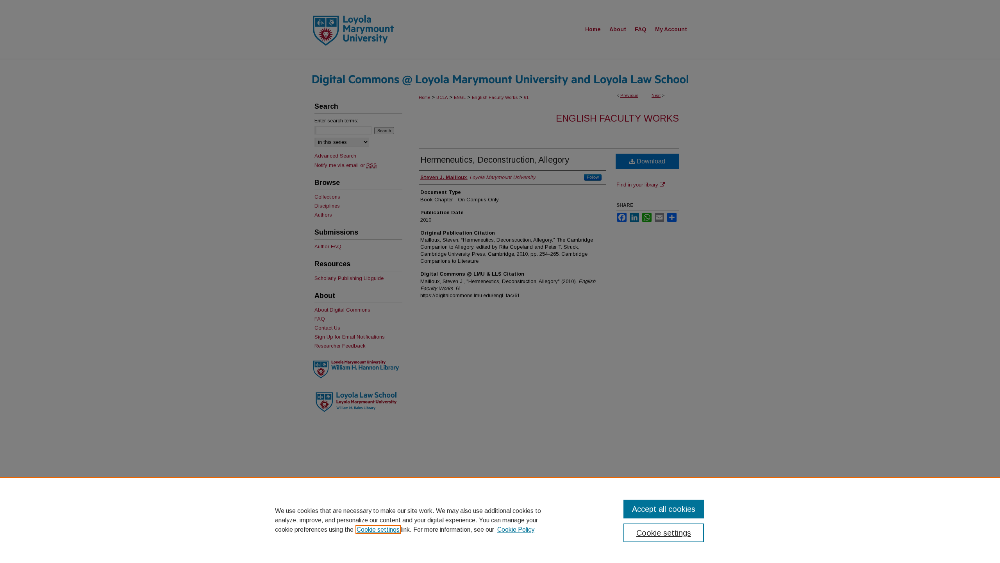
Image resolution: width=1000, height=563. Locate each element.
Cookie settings (378, 529)
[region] (500, 520)
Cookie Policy (515, 529)
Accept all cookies (663, 509)
